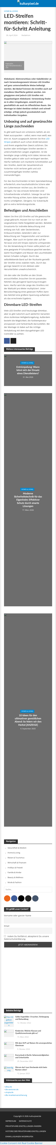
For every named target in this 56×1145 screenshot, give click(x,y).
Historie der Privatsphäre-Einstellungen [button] (25, 1131)
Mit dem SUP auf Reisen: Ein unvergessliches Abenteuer (33, 1044)
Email (6, 926)
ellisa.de (8, 1086)
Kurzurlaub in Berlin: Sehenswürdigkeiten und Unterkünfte (32, 1056)
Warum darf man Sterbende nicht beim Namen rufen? (31, 1069)
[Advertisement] (28, 978)
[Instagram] (21, 898)
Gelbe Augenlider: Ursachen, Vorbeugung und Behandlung (32, 1018)
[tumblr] (35, 898)
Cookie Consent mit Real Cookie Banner (21, 1143)
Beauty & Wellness (15, 877)
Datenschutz (25, 1121)
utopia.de (9, 1092)
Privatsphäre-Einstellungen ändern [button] (23, 1126)
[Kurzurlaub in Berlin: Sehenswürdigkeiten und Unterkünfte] (9, 1057)
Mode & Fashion (15, 882)
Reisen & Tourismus (16, 857)
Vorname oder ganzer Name (17, 915)
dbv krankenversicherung (16, 1095)
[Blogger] (7, 898)
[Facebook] (14, 898)
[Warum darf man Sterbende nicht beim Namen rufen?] (9, 1069)
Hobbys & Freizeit (15, 867)
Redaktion (26, 35)
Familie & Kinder (14, 872)
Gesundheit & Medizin (17, 848)
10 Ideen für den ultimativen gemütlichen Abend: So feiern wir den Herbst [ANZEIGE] (28, 720)
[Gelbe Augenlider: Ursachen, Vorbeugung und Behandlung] (9, 1021)
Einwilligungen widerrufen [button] (19, 1136)
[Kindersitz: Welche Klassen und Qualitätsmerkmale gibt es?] (9, 1033)
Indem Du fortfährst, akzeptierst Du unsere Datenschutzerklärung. (26, 937)
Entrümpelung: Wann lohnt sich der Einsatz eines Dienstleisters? (28, 370)
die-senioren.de (11, 1089)
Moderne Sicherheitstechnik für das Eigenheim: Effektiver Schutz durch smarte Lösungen (28, 499)
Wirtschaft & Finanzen (17, 862)
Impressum (10, 1121)
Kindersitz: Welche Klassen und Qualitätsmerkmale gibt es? (28, 1032)
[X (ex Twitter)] (28, 898)
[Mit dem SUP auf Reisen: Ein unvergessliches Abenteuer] (9, 1045)
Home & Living (11, 11)
